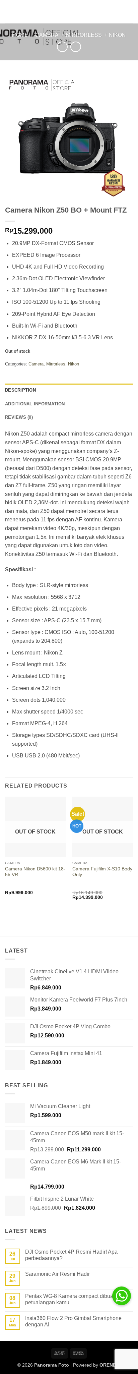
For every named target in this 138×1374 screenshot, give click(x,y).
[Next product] (62, 47)
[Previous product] (75, 47)
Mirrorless (84, 35)
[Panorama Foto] (69, 11)
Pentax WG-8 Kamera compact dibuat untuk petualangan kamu (77, 1299)
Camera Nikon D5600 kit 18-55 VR (35, 871)
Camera (47, 35)
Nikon (117, 35)
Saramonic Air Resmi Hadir (57, 1274)
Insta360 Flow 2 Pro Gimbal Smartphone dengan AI (73, 1321)
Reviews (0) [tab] (19, 417)
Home (20, 35)
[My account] (118, 11)
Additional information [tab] (35, 403)
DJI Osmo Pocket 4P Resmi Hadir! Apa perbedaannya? (71, 1255)
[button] (9, 11)
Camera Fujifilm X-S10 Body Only (102, 871)
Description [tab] (20, 390)
